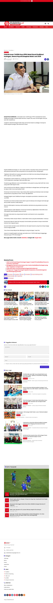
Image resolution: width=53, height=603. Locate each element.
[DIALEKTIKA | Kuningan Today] (14, 23)
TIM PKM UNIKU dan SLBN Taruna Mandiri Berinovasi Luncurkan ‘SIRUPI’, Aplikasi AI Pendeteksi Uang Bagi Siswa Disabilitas (11, 303)
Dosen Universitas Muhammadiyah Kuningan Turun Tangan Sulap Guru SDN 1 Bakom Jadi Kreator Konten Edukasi (26, 303)
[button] (45, 23)
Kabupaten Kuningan (10, 276)
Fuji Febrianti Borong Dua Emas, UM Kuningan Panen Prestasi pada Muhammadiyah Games (41, 318)
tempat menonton (9, 580)
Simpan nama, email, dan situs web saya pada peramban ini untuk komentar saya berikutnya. (27, 363)
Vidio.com (7, 576)
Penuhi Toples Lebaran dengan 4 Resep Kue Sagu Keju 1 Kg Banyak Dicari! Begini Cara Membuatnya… (28, 499)
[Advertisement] (26, 10)
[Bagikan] (48, 59)
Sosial (5, 566)
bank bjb (11, 274)
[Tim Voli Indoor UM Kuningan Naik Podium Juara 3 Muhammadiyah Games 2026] (11, 311)
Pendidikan (6, 52)
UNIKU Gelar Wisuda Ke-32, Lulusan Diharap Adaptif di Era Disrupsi (25, 509)
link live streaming (9, 574)
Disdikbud (17, 274)
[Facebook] (40, 287)
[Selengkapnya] (26, 543)
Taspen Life (19, 276)
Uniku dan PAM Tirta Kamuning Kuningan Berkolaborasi (22, 268)
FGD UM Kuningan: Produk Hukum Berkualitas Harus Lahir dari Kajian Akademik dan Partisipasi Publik (42, 303)
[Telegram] (45, 287)
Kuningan (12, 278)
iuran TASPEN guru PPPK (37, 274)
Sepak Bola (6, 564)
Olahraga (7, 314)
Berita (5, 560)
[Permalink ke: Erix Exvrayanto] (5, 59)
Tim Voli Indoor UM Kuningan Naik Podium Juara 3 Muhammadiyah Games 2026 (11, 318)
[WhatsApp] (48, 287)
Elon (23, 274)
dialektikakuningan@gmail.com (13, 552)
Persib (5, 562)
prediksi (7, 578)
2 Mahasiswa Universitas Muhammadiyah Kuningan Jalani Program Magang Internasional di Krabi (25, 318)
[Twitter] (43, 287)
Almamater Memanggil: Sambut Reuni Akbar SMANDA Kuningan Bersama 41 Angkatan (27, 504)
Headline (28, 274)
